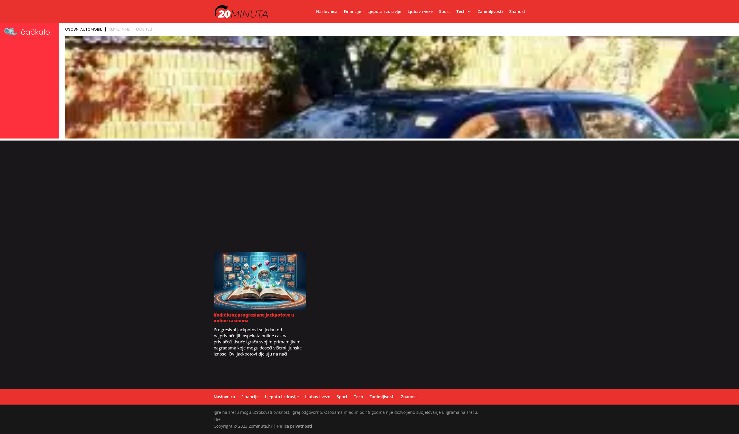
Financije (352, 12)
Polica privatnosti (294, 426)
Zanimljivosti (490, 12)
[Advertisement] (369, 199)
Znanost (517, 12)
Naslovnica (326, 12)
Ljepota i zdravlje (384, 12)
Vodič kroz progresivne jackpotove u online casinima (254, 318)
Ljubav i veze (420, 12)
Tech (461, 12)
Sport (444, 12)
